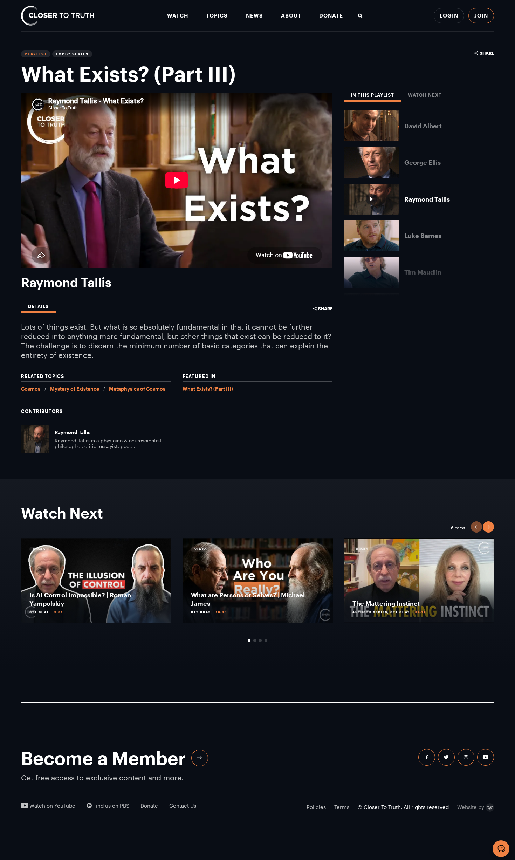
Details (38, 306)
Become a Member (103, 758)
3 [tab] (260, 640)
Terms (341, 807)
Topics (217, 16)
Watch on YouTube (51, 806)
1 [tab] (249, 640)
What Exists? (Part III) (208, 389)
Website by (470, 807)
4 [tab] (266, 640)
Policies (316, 807)
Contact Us (182, 806)
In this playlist (372, 95)
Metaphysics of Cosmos (137, 389)
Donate (331, 16)
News (254, 16)
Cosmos (30, 389)
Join (481, 15)
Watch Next (425, 95)
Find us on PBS (110, 806)
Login (449, 15)
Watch (177, 16)
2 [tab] (254, 640)
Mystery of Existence (74, 389)
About (291, 16)
